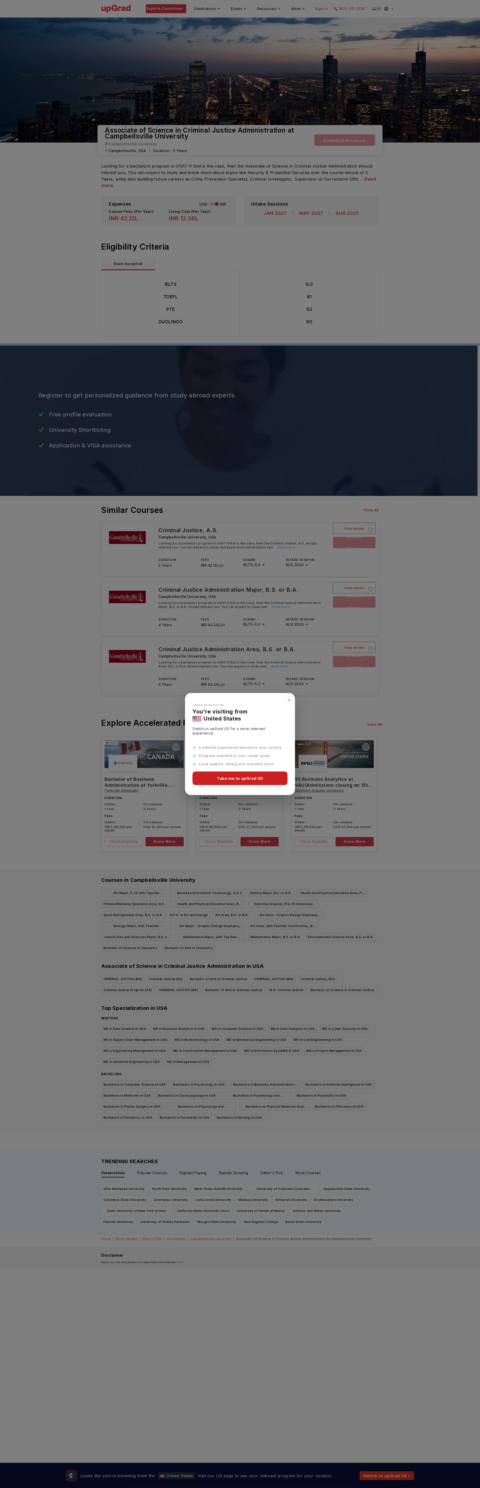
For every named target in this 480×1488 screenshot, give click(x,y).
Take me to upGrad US (240, 778)
